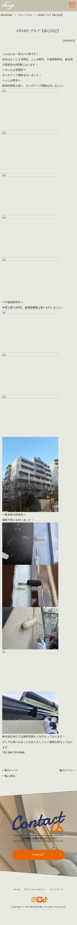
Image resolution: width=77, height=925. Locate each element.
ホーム (17, 889)
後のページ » (67, 770)
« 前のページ (10, 770)
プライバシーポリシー (35, 889)
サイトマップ (56, 889)
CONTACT (38, 854)
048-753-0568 (16, 752)
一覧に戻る (8, 775)
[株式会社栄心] (8, 5)
